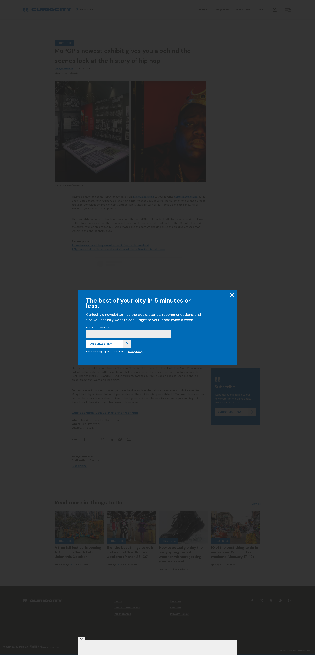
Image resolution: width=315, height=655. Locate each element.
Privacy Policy (135, 351)
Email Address (97, 327)
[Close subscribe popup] (232, 295)
